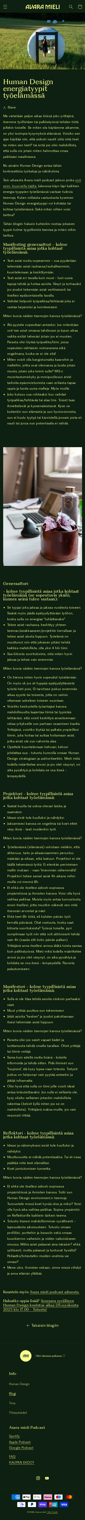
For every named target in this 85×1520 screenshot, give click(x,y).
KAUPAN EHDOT (21, 1462)
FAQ (12, 1456)
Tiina (12, 1403)
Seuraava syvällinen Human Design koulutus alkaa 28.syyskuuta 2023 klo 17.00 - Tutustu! (41, 1305)
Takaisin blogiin (45, 1325)
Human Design (19, 1384)
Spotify (14, 1436)
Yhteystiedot (18, 1412)
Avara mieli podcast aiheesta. (54, 1292)
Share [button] (12, 107)
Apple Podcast (20, 1442)
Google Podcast (21, 1448)
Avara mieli (41, 1512)
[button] (5, 6)
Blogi (12, 1393)
